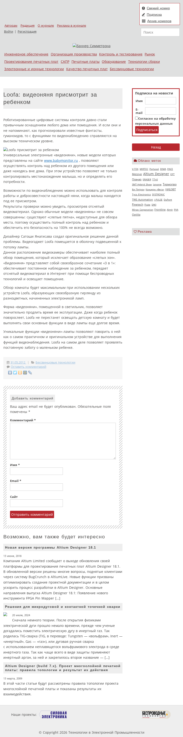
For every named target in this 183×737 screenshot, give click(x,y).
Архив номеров (159, 21)
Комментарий (23, 420)
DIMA (163, 169)
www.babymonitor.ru (61, 160)
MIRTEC (144, 169)
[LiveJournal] (30, 372)
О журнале (46, 26)
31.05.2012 (18, 362)
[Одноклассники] (20, 372)
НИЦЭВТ (170, 189)
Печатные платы (85, 61)
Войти (8, 31)
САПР (65, 61)
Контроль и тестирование (120, 54)
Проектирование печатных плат (31, 61)
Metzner (137, 174)
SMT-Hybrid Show (142, 184)
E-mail (139, 111)
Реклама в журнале (71, 26)
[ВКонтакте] (10, 372)
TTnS (155, 179)
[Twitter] (15, 372)
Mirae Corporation (142, 209)
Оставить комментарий (28, 367)
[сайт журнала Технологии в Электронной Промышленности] (83, 714)
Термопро (170, 184)
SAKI (154, 204)
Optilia (136, 214)
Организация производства (74, 54)
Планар (137, 179)
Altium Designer (156, 174)
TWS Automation (142, 199)
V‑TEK (135, 169)
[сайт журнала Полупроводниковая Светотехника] (118, 714)
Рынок (150, 54)
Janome (157, 184)
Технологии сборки (144, 61)
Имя (139, 101)
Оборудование (114, 61)
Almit (170, 209)
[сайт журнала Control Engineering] (60, 723)
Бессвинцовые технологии (132, 69)
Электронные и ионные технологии (34, 69)
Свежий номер (158, 8)
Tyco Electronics (141, 194)
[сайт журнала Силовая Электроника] (53, 714)
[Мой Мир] (25, 372)
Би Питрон (138, 189)
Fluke (147, 204)
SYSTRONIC (158, 194)
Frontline (160, 209)
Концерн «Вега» (155, 189)
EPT (172, 174)
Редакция (27, 26)
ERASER (147, 179)
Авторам (11, 26)
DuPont (168, 199)
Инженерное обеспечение (26, 54)
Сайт (14, 497)
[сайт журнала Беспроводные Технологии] (156, 714)
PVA (176, 209)
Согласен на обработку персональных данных (155, 121)
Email (15, 481)
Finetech (137, 204)
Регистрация (27, 31)
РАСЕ (170, 169)
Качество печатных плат (87, 69)
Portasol (154, 169)
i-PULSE (158, 199)
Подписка (154, 14)
